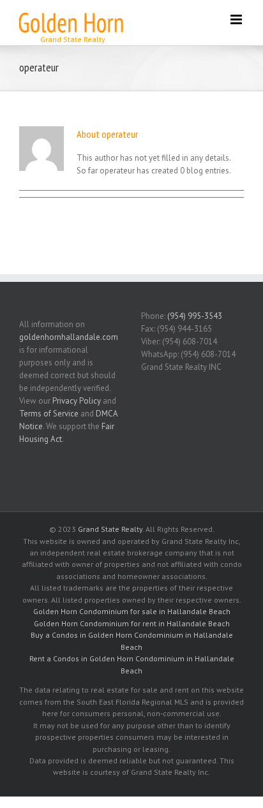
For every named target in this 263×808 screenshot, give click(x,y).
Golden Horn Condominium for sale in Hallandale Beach (131, 611)
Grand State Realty (110, 529)
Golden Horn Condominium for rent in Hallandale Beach (132, 623)
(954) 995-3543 (194, 316)
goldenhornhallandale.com (68, 337)
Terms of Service (49, 413)
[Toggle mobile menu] (237, 19)
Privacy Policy (76, 400)
